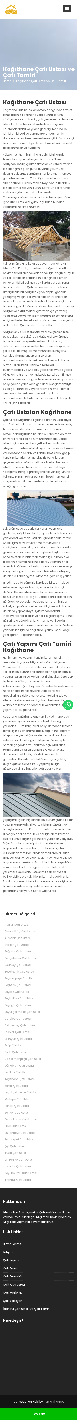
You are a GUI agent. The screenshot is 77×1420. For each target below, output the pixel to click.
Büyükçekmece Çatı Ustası (23, 1012)
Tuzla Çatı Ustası (16, 1153)
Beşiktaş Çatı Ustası (18, 985)
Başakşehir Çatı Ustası (19, 972)
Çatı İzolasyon (12, 1301)
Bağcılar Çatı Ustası (18, 951)
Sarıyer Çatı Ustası (17, 1113)
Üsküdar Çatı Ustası (18, 1166)
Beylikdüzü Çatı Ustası (19, 998)
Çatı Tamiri (10, 1268)
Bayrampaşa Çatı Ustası (21, 978)
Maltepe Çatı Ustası (18, 1099)
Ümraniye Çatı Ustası (19, 1160)
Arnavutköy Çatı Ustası (20, 931)
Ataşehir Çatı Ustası (18, 938)
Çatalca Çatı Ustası (18, 1019)
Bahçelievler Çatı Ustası (21, 958)
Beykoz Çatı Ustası (17, 992)
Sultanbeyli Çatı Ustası (20, 1133)
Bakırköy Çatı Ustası (18, 965)
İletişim (8, 1252)
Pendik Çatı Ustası (17, 1106)
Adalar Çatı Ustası (17, 925)
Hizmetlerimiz (12, 1244)
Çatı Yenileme (13, 1293)
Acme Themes (54, 1402)
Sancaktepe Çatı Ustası (21, 1119)
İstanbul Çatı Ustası (18, 1180)
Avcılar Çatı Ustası (17, 945)
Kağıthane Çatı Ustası (19, 1079)
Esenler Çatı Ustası (17, 1032)
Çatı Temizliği (12, 1276)
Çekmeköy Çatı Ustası (20, 1025)
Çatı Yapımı (11, 1260)
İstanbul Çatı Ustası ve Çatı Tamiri (26, 1309)
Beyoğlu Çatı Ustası (18, 1005)
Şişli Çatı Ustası (15, 1146)
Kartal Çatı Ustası (16, 1086)
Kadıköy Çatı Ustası (17, 1072)
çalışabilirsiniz (35, 143)
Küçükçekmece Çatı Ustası (23, 1092)
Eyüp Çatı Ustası (15, 1045)
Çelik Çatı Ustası (14, 1285)
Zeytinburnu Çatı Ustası (21, 1173)
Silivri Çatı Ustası (15, 1126)
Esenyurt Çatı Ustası (18, 1039)
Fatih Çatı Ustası (16, 1052)
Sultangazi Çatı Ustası (19, 1139)
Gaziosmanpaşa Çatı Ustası (23, 1059)
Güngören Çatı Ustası (19, 1066)
